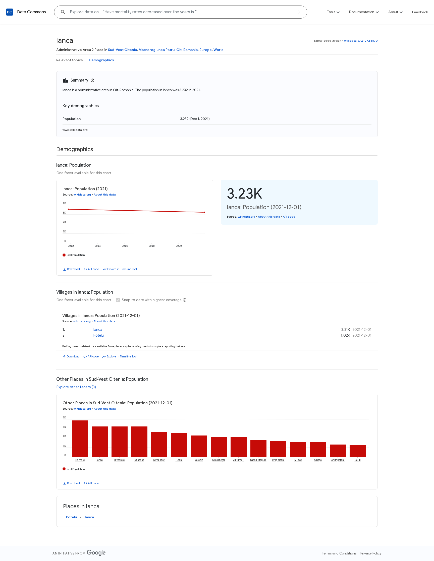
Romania (190, 49)
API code (93, 269)
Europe (205, 49)
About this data (105, 194)
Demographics (101, 60)
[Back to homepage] (9, 12)
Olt (179, 49)
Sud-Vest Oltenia (122, 49)
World (218, 49)
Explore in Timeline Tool (122, 269)
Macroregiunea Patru (157, 49)
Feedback (420, 12)
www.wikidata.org (75, 130)
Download (73, 269)
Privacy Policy (371, 553)
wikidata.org (82, 194)
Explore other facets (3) (76, 387)
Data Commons (31, 12)
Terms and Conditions (339, 553)
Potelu (98, 335)
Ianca (97, 329)
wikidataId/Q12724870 (361, 40)
